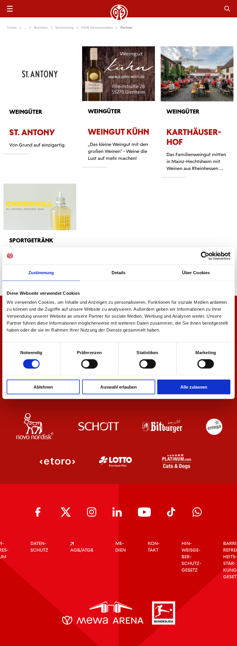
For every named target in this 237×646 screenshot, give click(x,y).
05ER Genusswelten (97, 27)
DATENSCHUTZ (39, 546)
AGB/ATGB (81, 550)
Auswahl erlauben (118, 387)
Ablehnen (43, 387)
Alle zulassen (193, 387)
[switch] (89, 363)
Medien (120, 546)
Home (12, 27)
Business (41, 27)
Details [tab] (119, 272)
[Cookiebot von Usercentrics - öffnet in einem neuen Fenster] (205, 255)
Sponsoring (64, 27)
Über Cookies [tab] (196, 272)
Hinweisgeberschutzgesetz (191, 556)
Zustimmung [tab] (41, 272)
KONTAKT (154, 546)
